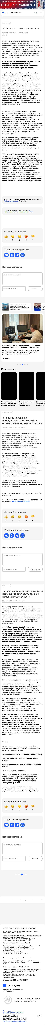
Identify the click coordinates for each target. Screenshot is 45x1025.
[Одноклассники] (12, 255)
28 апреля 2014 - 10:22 (9, 32)
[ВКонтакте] (6, 255)
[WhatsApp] (22, 255)
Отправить (35, 289)
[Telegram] (17, 255)
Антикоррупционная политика (14, 1011)
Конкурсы (6, 23)
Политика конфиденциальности (14, 1021)
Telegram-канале (11, 201)
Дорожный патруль (20, 900)
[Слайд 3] (22, 364)
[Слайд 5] (27, 364)
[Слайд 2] (20, 364)
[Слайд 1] (17, 364)
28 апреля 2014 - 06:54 (9, 600)
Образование (7, 412)
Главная (5, 900)
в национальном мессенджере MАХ (18, 211)
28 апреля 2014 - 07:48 (9, 427)
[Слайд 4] (24, 364)
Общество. (6, 586)
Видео (33, 900)
